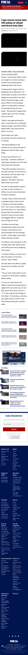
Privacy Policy (15, 436)
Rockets (15, 506)
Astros (14, 502)
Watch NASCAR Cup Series (5, 608)
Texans (14, 504)
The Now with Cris (4, 563)
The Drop (3, 560)
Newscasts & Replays (4, 457)
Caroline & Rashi (17, 528)
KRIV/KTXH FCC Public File (17, 583)
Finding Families (17, 481)
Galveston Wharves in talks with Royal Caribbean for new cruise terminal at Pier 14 (9, 344)
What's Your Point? (4, 538)
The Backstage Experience (5, 568)
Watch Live (20, 2)
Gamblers (15, 513)
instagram (15, 636)
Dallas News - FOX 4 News (4, 477)
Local (14, 451)
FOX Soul (3, 465)
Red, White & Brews (16, 530)
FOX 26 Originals (16, 525)
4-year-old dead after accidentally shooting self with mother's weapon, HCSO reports (9, 316)
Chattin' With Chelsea (4, 535)
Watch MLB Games (4, 605)
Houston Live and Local (5, 550)
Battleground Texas (4, 553)
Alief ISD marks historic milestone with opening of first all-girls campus (18, 387)
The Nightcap (4, 531)
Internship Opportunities (16, 576)
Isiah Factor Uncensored (4, 528)
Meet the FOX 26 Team (17, 563)
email (18, 636)
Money (14, 460)
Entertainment (6, 558)
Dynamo (15, 509)
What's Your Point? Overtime (5, 542)
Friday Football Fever (16, 515)
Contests (3, 574)
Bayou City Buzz (5, 548)
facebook (9, 636)
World (14, 457)
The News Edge (5, 533)
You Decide (16, 459)
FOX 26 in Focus (17, 533)
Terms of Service (15, 438)
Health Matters (16, 483)
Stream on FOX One (5, 594)
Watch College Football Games (5, 601)
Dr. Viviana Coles (17, 479)
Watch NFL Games (4, 598)
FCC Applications (17, 589)
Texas (14, 453)
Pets (14, 484)
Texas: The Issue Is (5, 545)
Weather (4, 500)
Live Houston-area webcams (5, 504)
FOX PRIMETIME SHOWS (5, 571)
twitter (12, 636)
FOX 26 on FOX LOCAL (5, 452)
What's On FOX (16, 569)
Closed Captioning (15, 587)
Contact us (15, 560)
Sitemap (15, 469)
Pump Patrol (4, 516)
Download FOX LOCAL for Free (11, 351)
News (25, 28)
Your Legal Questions (15, 493)
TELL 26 (3, 454)
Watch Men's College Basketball (4, 615)
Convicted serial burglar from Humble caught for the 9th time (9, 336)
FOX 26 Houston (19, 28)
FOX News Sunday (15, 463)
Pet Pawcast (16, 543)
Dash (14, 511)
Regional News (4, 474)
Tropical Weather (5, 507)
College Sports (16, 507)
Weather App (4, 514)
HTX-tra (15, 594)
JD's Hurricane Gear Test (4, 509)
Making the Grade (17, 477)
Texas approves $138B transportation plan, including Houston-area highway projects (9, 330)
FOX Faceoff (16, 535)
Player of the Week (16, 519)
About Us (16, 558)
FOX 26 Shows (3, 525)
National (15, 455)
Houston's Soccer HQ (17, 547)
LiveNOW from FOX (5, 460)
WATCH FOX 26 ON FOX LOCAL (17, 566)
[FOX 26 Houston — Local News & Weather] (5, 2)
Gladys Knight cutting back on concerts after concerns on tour (9, 322)
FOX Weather (4, 518)
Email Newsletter (17, 571)
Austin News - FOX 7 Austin (4, 481)
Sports (15, 500)
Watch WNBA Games (4, 624)
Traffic (3, 512)
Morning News (16, 474)
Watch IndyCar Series (5, 611)
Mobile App (15, 579)
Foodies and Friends (16, 540)
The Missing (16, 545)
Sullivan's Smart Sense (17, 466)
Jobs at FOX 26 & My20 (17, 573)
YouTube (3, 463)
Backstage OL (4, 566)
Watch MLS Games (4, 627)
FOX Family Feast (17, 496)
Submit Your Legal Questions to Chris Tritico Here (17, 488)
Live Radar (4, 502)
